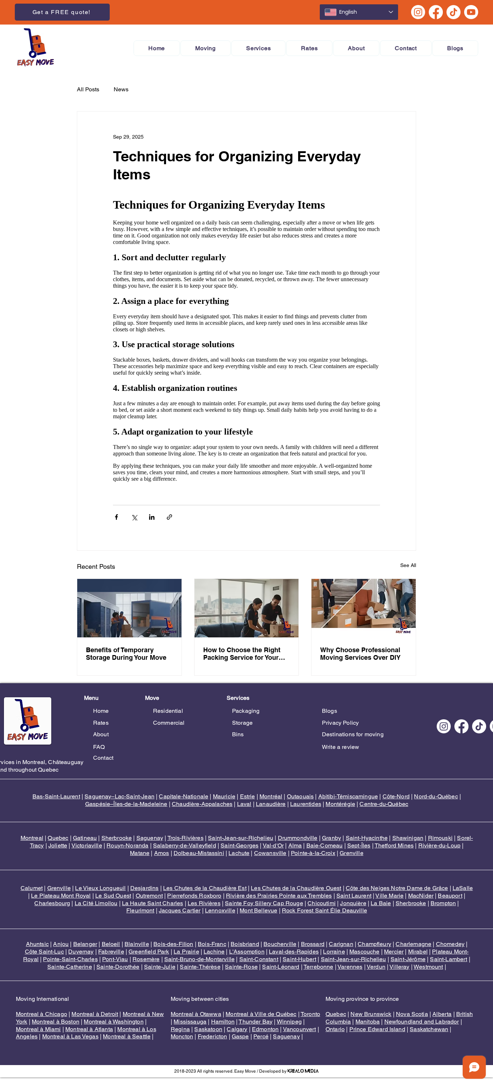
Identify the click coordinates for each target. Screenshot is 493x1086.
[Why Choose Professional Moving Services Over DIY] (363, 608)
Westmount (428, 966)
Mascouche (364, 951)
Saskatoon (208, 1029)
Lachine (214, 951)
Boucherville (279, 944)
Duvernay (80, 951)
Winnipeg (289, 1021)
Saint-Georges (239, 845)
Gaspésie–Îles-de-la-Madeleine (126, 804)
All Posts (88, 89)
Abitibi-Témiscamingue (348, 796)
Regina (180, 1029)
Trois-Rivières (185, 837)
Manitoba (367, 1021)
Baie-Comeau (324, 845)
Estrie (247, 796)
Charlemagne (413, 944)
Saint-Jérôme (408, 959)
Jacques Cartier (179, 910)
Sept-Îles (358, 845)
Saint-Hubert (299, 959)
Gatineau (85, 837)
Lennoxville (220, 910)
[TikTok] (453, 12)
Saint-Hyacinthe (367, 837)
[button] (205, 48)
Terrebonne (318, 966)
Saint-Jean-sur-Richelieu (240, 837)
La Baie (381, 903)
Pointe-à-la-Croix (313, 853)
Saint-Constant (258, 959)
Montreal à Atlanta (89, 1029)
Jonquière (353, 903)
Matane (139, 853)
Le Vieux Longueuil (100, 888)
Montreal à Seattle (126, 1036)
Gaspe (240, 1036)
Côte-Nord (396, 796)
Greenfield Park (148, 951)
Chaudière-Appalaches (202, 804)
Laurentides (305, 804)
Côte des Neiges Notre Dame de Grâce (397, 888)
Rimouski (440, 837)
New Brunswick (370, 1014)
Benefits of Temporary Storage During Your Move (126, 653)
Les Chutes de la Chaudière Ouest (296, 888)
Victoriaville (86, 845)
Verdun (376, 966)
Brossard (312, 944)
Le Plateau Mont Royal (61, 895)
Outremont (149, 895)
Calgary (237, 1029)
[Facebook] (436, 12)
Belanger (85, 944)
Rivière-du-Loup (439, 845)
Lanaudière (271, 804)
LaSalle (463, 888)
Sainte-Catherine (69, 966)
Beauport (450, 895)
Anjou (61, 944)
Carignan (341, 944)
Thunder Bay (255, 1021)
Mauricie (224, 796)
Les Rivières (204, 903)
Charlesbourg (52, 903)
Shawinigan (408, 837)
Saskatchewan (429, 1029)
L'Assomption (247, 951)
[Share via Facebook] (116, 517)
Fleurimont (140, 910)
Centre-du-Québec (383, 804)
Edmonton (265, 1029)
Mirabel (418, 951)
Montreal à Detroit (94, 1014)
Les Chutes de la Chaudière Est (205, 888)
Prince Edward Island (377, 1029)
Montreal (32, 837)
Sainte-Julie (159, 966)
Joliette (57, 845)
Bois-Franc (212, 944)
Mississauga (190, 1021)
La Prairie (186, 951)
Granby (331, 837)
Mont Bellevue (258, 910)
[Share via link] (169, 517)
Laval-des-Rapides (294, 951)
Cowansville (270, 853)
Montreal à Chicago (41, 1014)
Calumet (32, 888)
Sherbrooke (116, 837)
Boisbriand (245, 944)
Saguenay (149, 837)
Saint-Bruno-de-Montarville (199, 959)
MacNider (420, 895)
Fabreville (111, 951)
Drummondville (298, 837)
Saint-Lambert (448, 959)
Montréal (270, 796)
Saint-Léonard (280, 966)
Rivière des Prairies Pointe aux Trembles (279, 895)
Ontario (335, 1029)
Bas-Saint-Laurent (56, 796)
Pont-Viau (115, 959)
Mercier (393, 951)
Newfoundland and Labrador (421, 1021)
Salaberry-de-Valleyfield (184, 845)
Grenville (351, 853)
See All (408, 565)
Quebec (58, 837)
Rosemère (146, 959)
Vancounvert (299, 1029)
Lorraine (334, 951)
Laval (244, 804)
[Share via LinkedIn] (151, 517)
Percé (261, 1036)
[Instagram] (418, 12)
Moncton (182, 1036)
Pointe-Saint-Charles (70, 959)
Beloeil (111, 944)
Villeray (399, 966)
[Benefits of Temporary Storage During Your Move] (129, 608)
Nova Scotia (412, 1014)
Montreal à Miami (38, 1029)
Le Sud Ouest (113, 895)
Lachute (238, 853)
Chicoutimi (321, 903)
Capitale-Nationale (183, 796)
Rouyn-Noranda (127, 845)
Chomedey (450, 944)
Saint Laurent (353, 895)
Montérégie (340, 804)
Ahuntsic (37, 944)
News (121, 89)
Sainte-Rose (241, 966)
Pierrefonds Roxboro (194, 895)
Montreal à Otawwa (196, 1014)
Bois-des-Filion (173, 944)
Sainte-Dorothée (117, 966)
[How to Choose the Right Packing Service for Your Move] (247, 608)
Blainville (137, 944)
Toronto (310, 1014)
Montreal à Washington (113, 1021)
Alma (295, 845)
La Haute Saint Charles (152, 903)
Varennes (349, 966)
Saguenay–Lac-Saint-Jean (119, 796)
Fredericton (212, 1036)
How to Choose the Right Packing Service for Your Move (241, 653)
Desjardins (144, 888)
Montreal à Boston (55, 1021)
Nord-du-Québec (436, 796)
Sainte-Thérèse (200, 966)
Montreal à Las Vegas (70, 1036)
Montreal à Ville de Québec (261, 1014)
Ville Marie (389, 895)
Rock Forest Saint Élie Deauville (324, 910)
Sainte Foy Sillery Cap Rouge (264, 903)
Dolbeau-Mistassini (199, 853)
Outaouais (300, 796)
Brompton (443, 903)
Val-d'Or (273, 845)
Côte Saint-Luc (44, 951)
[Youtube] (471, 12)
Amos (161, 853)
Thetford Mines (394, 845)
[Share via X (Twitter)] (134, 517)
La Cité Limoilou (96, 903)
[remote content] (246, 339)
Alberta (441, 1014)
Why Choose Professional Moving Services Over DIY (360, 653)
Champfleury (374, 944)
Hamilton (223, 1021)
